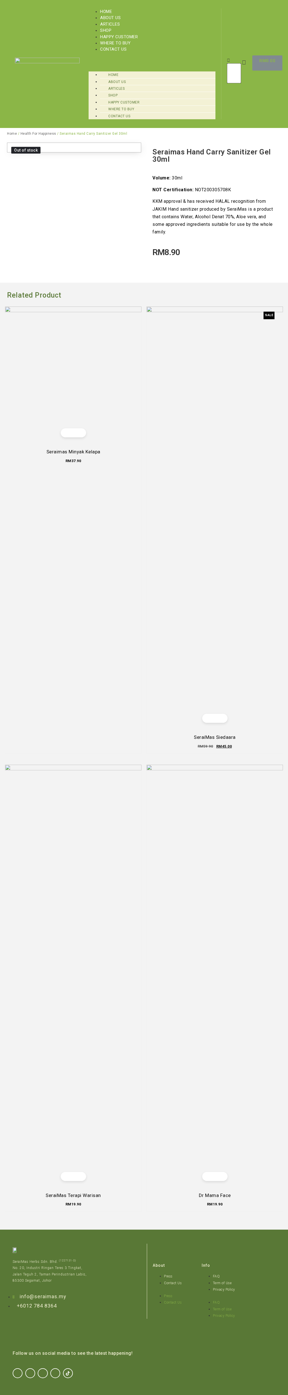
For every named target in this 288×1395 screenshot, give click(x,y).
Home (106, 11)
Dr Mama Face (215, 1195)
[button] (152, 56)
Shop (105, 30)
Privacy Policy (224, 1290)
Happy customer (119, 36)
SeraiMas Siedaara (215, 737)
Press (168, 1276)
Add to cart (77, 432)
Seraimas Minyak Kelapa (73, 451)
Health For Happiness (38, 134)
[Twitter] (43, 1373)
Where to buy (115, 43)
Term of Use (222, 1283)
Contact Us (113, 49)
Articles (110, 24)
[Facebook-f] (17, 1373)
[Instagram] (30, 1373)
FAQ (216, 1276)
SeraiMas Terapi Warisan (73, 1195)
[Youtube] (55, 1373)
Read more (219, 1176)
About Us (110, 17)
